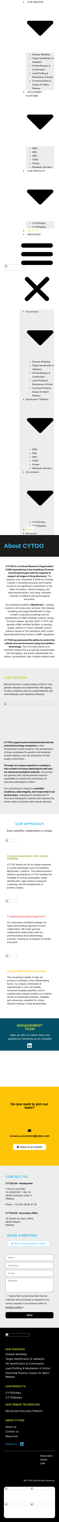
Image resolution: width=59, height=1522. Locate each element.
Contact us (12, 1431)
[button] (37, 271)
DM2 (34, 156)
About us (33, 230)
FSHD (35, 159)
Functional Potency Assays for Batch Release (41, 85)
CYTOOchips (38, 223)
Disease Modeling (41, 54)
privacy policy (14, 1307)
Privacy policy (46, 1455)
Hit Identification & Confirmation (41, 67)
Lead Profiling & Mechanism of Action (42, 75)
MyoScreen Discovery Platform (24, 1410)
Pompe (35, 163)
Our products (15, 1386)
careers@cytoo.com (37, 1135)
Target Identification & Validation (43, 60)
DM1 (34, 152)
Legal (42, 1463)
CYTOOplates (39, 227)
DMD (34, 148)
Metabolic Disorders (42, 167)
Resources (34, 234)
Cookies (43, 1459)
